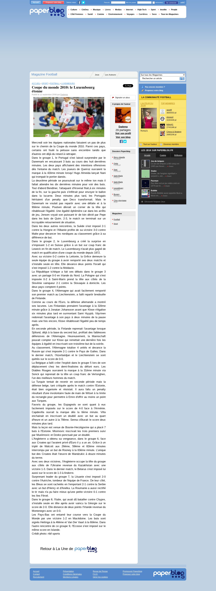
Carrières (143, 14)
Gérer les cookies (100, 577)
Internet (129, 10)
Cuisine (100, 14)
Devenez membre (171, 144)
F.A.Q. (95, 574)
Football (117, 219)
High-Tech (141, 10)
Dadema (64, 94)
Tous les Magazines (170, 14)
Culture (74, 10)
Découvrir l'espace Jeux (155, 202)
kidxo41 (170, 124)
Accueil (36, 2)
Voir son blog (123, 137)
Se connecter (171, 3)
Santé (90, 14)
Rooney (117, 194)
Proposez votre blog (154, 90)
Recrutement (38, 577)
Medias (118, 10)
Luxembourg (118, 188)
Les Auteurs (110, 75)
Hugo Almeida (119, 157)
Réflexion (178, 155)
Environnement (115, 14)
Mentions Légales (70, 577)
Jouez (171, 166)
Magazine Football (44, 74)
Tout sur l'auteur (150, 144)
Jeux (97, 75)
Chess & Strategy (174, 132)
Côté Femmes (77, 14)
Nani (115, 169)
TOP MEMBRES (168, 103)
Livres (108, 10)
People (174, 10)
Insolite (163, 10)
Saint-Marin (118, 175)
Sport (116, 223)
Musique (97, 10)
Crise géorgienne (120, 200)
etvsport (170, 117)
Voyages (130, 14)
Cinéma (85, 10)
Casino (163, 155)
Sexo (154, 14)
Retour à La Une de (57, 549)
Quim (116, 163)
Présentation (68, 571)
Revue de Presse (100, 571)
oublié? (182, 2)
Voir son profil (123, 133)
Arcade (147, 155)
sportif (169, 110)
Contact (36, 574)
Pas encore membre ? (155, 87)
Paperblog (47, 12)
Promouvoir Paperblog (132, 571)
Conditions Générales (72, 574)
